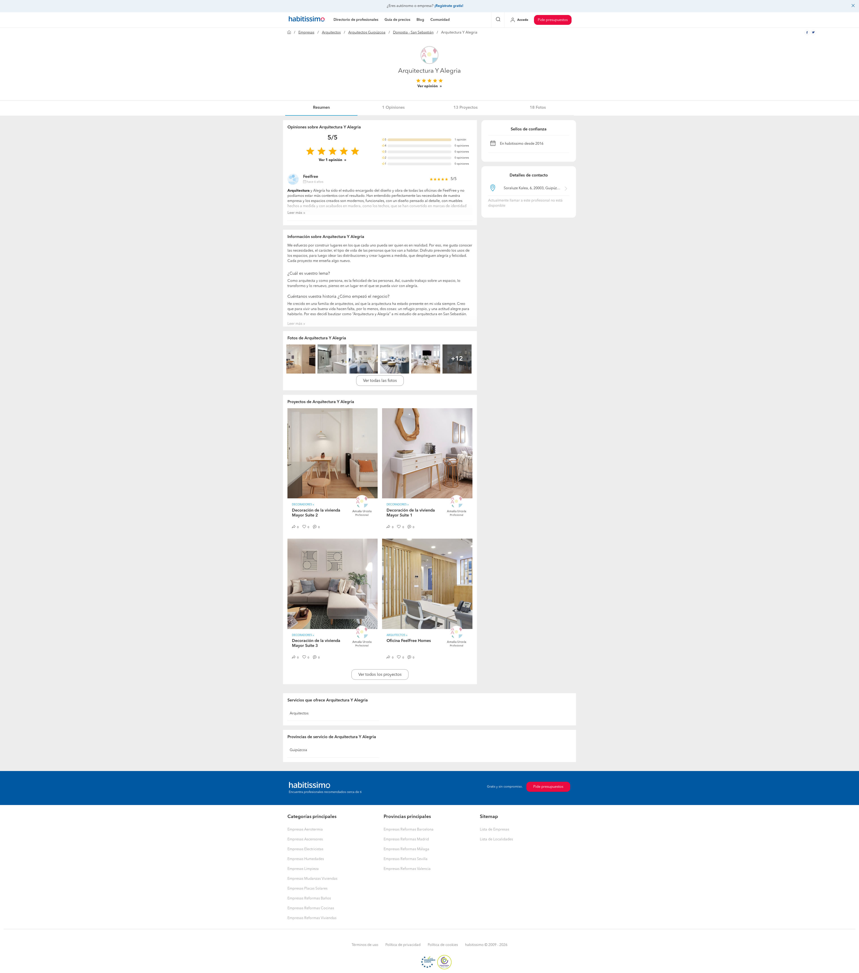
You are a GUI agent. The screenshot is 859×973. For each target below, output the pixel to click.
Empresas (306, 32)
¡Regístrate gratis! (448, 6)
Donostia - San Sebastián (413, 32)
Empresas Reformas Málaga (406, 849)
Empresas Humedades (305, 859)
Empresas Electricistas (305, 849)
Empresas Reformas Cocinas (310, 908)
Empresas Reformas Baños (309, 898)
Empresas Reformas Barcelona (409, 829)
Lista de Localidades (496, 839)
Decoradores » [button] (303, 504)
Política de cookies (443, 945)
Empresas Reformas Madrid (406, 839)
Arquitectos (331, 32)
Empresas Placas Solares (307, 888)
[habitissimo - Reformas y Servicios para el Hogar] (307, 20)
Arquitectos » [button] (397, 635)
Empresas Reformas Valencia (407, 869)
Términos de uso (365, 945)
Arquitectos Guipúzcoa (366, 32)
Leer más (294, 213)
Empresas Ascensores (305, 839)
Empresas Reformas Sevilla (405, 859)
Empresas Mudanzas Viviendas (312, 879)
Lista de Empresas (494, 829)
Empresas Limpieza (303, 869)
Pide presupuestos (553, 20)
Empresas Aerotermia (305, 829)
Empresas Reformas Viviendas (311, 918)
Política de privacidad (403, 945)
